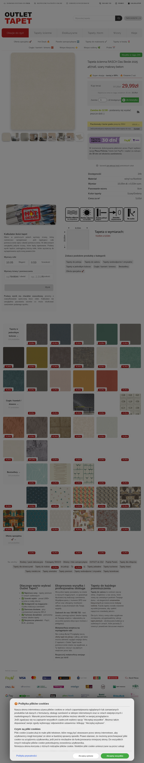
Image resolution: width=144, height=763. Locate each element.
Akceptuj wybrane (86, 756)
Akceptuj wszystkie (115, 756)
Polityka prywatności (26, 756)
